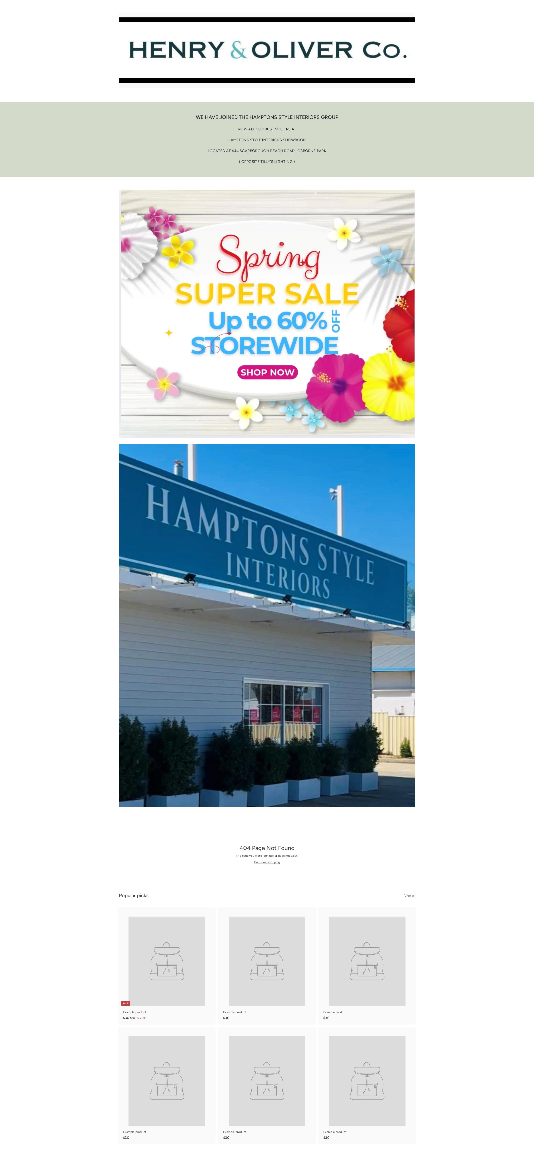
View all (409, 895)
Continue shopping (267, 862)
